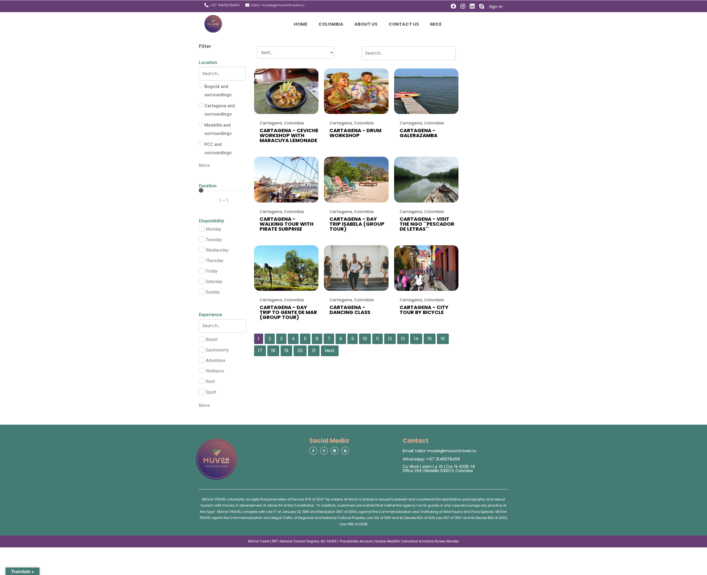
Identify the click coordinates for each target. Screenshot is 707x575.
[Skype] (481, 6)
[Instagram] (463, 6)
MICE (436, 24)
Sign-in (496, 6)
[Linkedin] (472, 6)
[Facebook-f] (313, 451)
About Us (366, 24)
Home (300, 24)
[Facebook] (453, 6)
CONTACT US (404, 24)
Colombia (330, 24)
